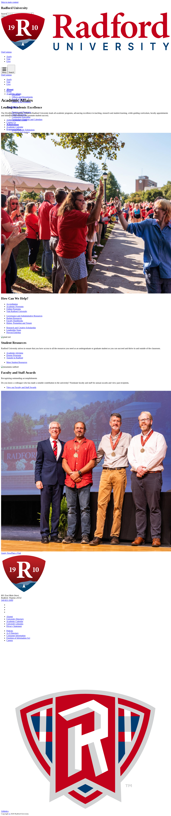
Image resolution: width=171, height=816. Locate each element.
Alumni (9, 616)
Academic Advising (14, 353)
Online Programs (13, 309)
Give (8, 61)
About (9, 89)
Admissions (12, 124)
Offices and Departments (22, 97)
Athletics (5, 811)
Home (9, 91)
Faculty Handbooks (14, 321)
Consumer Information (16, 635)
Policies (9, 631)
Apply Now (6, 553)
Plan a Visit (16, 553)
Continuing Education (21, 117)
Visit (8, 59)
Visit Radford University (16, 311)
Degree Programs (13, 355)
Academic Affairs (13, 94)
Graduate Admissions (21, 132)
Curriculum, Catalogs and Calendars (27, 119)
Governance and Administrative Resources (24, 316)
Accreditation (12, 304)
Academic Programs (15, 306)
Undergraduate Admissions (23, 130)
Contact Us (11, 122)
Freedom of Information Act (18, 638)
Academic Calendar (14, 127)
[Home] (85, 49)
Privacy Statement (14, 626)
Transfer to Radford (14, 358)
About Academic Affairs (16, 120)
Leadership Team (13, 330)
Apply (9, 56)
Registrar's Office (13, 129)
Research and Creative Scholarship (21, 328)
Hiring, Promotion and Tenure (19, 323)
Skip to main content (9, 2)
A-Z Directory (12, 633)
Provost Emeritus (13, 332)
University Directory (15, 619)
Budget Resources (14, 318)
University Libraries (14, 624)
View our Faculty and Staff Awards (21, 387)
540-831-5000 (7, 600)
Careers (9, 640)
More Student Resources (16, 362)
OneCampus (6, 52)
